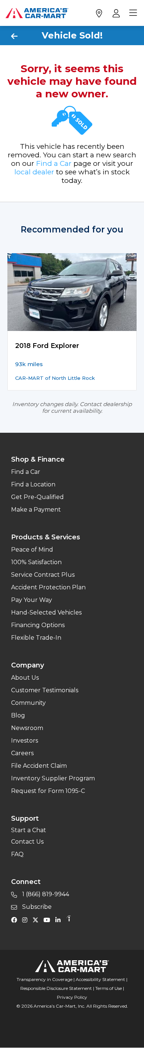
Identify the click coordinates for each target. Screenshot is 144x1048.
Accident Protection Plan (48, 587)
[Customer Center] (115, 13)
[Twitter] (37, 919)
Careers (22, 753)
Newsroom (27, 727)
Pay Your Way (31, 599)
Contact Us (27, 841)
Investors (24, 740)
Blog (18, 715)
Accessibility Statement (100, 979)
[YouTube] (49, 919)
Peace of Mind (32, 549)
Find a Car (54, 163)
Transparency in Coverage (44, 979)
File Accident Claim (39, 765)
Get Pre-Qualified (37, 496)
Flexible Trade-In (36, 637)
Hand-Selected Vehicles (46, 612)
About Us (25, 677)
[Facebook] (16, 919)
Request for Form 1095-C (48, 790)
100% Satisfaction (36, 562)
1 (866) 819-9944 (45, 894)
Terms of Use (108, 988)
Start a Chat (28, 830)
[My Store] (98, 13)
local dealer (34, 172)
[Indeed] (69, 919)
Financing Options (38, 625)
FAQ (17, 854)
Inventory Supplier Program (53, 778)
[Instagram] (26, 919)
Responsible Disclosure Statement (56, 988)
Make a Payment (36, 509)
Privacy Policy (72, 997)
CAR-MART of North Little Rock (55, 378)
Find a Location (33, 484)
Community (28, 702)
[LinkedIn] (59, 919)
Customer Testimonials (44, 690)
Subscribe (36, 906)
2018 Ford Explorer (47, 346)
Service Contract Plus (43, 574)
